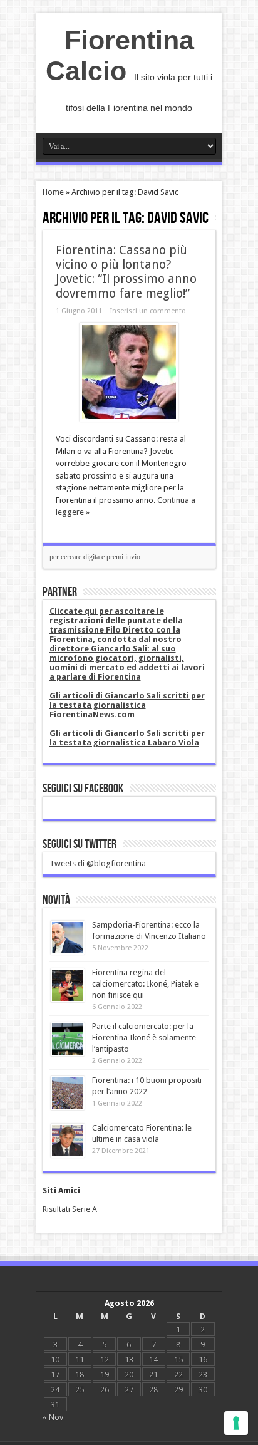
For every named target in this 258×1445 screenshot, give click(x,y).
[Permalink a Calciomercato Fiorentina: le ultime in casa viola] (68, 1154)
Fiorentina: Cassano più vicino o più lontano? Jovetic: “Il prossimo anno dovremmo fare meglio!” (126, 272)
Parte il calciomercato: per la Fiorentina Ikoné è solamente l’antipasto (144, 1038)
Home (53, 192)
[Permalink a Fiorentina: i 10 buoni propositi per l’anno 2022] (68, 1107)
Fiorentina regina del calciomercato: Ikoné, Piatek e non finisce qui (145, 984)
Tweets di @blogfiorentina (97, 863)
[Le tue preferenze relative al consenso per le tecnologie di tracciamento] (236, 1423)
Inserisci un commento (148, 311)
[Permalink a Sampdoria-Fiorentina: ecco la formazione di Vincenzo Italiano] (68, 951)
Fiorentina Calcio (120, 55)
